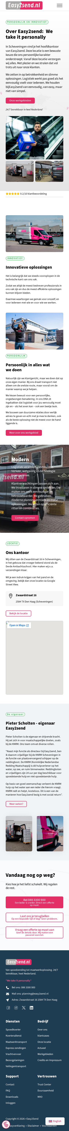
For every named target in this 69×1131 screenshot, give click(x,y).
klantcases (43, 1036)
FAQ (8, 1090)
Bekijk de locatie (18, 613)
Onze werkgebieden (20, 100)
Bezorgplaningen (15, 1060)
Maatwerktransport (16, 1042)
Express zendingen (16, 1048)
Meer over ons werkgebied (23, 433)
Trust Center (44, 1084)
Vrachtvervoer (13, 1054)
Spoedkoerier (13, 1030)
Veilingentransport (16, 1066)
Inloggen (10, 1103)
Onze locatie (44, 1042)
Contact (10, 1084)
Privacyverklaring (15, 1126)
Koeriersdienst (14, 1036)
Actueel (42, 1048)
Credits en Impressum (50, 1060)
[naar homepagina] (24, 5)
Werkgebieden (45, 1054)
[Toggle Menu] (59, 5)
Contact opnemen (25, 518)
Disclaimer (33, 1126)
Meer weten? (16, 804)
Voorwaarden (49, 1126)
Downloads (12, 1097)
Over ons (42, 1030)
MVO (40, 1097)
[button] (34, 917)
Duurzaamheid (46, 1090)
